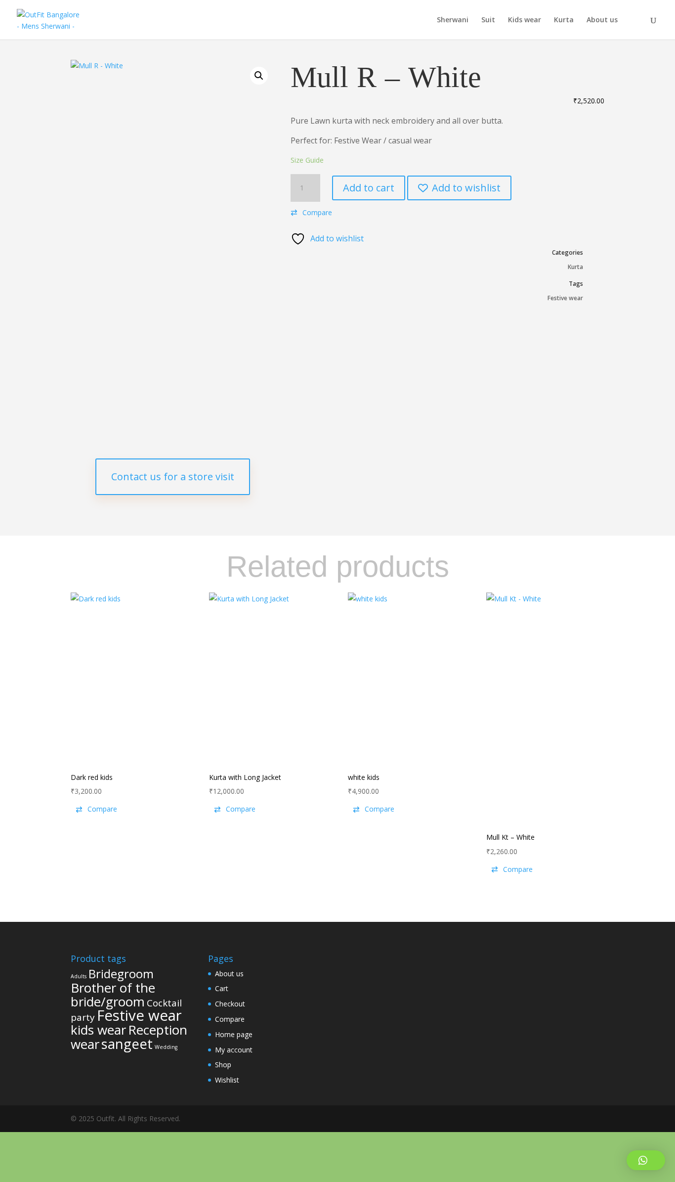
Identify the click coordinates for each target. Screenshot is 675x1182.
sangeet (127, 1044)
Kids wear (524, 20)
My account (234, 1049)
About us (602, 20)
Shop (223, 1064)
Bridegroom (121, 973)
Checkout (230, 1003)
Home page (234, 1034)
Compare (230, 1019)
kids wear (98, 1030)
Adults (78, 976)
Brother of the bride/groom (113, 994)
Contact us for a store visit (172, 476)
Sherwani (452, 20)
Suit (488, 20)
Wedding (166, 1047)
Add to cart (368, 187)
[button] (259, 76)
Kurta (564, 20)
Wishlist (227, 1080)
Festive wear (565, 298)
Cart (221, 988)
